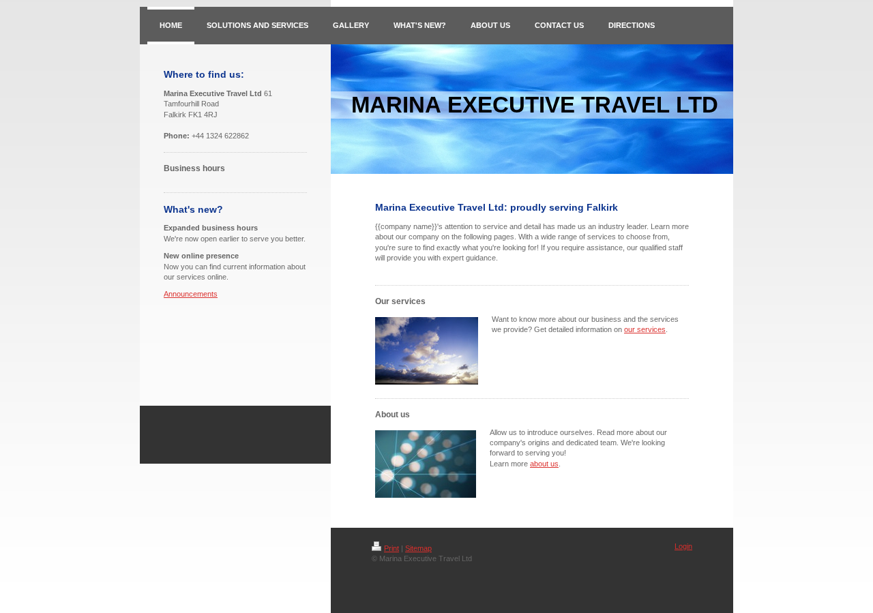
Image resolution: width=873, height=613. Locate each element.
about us (544, 464)
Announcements (191, 294)
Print (391, 548)
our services (645, 329)
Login (683, 546)
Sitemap (418, 548)
